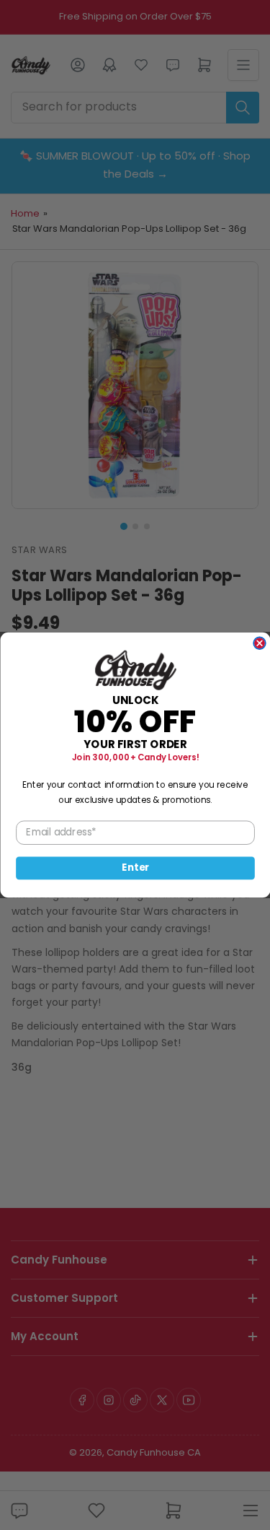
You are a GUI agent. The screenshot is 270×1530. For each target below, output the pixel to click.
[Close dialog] (259, 643)
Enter (135, 868)
